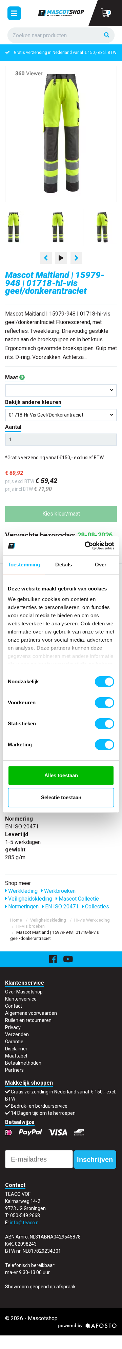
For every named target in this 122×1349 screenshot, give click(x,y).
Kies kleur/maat (61, 513)
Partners (14, 1070)
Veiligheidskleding (29, 898)
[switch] (104, 702)
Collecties (96, 906)
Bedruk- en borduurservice (39, 1106)
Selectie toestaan (61, 797)
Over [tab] (100, 564)
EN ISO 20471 (61, 906)
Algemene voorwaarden (31, 1013)
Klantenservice (21, 999)
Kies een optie (61, 1338)
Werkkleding (22, 891)
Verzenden (17, 1034)
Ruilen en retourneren (28, 1020)
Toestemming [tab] (24, 564)
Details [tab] (63, 564)
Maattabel (16, 1056)
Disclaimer (16, 1048)
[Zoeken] (107, 35)
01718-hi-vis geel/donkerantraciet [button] (46, 415)
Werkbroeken (59, 891)
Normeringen (23, 906)
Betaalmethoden (23, 1063)
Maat (12, 377)
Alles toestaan (61, 775)
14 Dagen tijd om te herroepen (43, 1113)
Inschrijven (95, 1159)
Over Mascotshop (24, 991)
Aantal (13, 427)
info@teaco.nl (25, 1222)
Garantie (14, 1041)
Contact (13, 1006)
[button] (61, 390)
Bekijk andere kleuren (33, 402)
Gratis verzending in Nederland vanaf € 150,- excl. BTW (65, 52)
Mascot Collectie (78, 898)
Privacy (13, 1027)
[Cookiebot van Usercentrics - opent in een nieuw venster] (86, 545)
